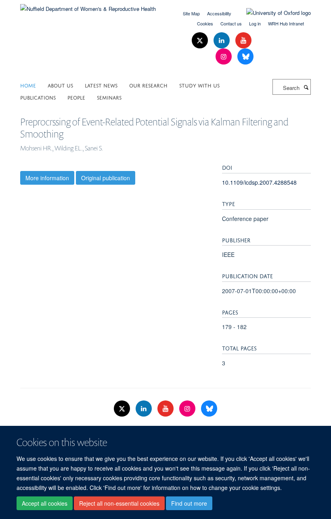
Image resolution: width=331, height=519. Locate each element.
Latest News (101, 85)
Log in (255, 23)
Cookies (205, 23)
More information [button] (47, 178)
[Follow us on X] (200, 40)
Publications (38, 97)
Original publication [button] (105, 178)
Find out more (189, 503)
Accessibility (219, 13)
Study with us (199, 85)
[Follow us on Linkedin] (222, 40)
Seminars (109, 97)
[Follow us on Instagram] (224, 56)
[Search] (306, 87)
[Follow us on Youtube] (243, 40)
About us (60, 85)
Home (28, 85)
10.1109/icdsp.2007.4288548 (259, 182)
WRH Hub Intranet (286, 23)
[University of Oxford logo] (272, 13)
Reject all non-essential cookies (119, 503)
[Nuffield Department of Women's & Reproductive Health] (88, 6)
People (76, 97)
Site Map (191, 13)
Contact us (231, 23)
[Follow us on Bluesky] (245, 56)
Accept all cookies (44, 503)
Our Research (148, 85)
